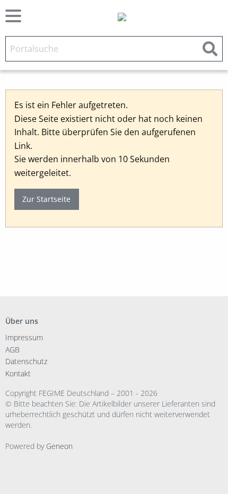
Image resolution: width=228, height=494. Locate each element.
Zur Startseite (46, 199)
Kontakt (18, 373)
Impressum (24, 337)
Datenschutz (26, 361)
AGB (12, 350)
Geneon (59, 446)
